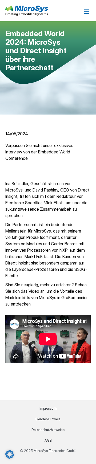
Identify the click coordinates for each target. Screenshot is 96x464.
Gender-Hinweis (48, 419)
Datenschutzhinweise (48, 430)
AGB (48, 440)
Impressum (48, 408)
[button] (86, 11)
